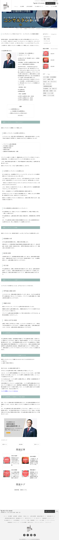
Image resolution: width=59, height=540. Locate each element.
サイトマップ (48, 522)
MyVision (16, 391)
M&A (44, 83)
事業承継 (49, 79)
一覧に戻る (21, 444)
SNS (48, 81)
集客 (52, 79)
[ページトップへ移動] (57, 511)
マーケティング (47, 41)
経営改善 (51, 90)
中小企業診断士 (45, 88)
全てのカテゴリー (47, 36)
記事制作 (44, 95)
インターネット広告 (51, 95)
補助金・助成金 (47, 39)
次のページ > (36, 444)
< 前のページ (4, 444)
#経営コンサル (23, 489)
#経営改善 (16, 489)
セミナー (44, 79)
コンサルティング (4, 440)
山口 (50, 88)
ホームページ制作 (50, 93)
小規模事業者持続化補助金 (47, 86)
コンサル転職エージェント (7, 391)
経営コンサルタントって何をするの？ (18, 113)
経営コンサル (54, 88)
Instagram (45, 81)
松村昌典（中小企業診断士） (18, 111)
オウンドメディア (53, 81)
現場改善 (44, 93)
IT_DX (55, 90)
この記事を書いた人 (14, 109)
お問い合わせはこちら (50, 3)
